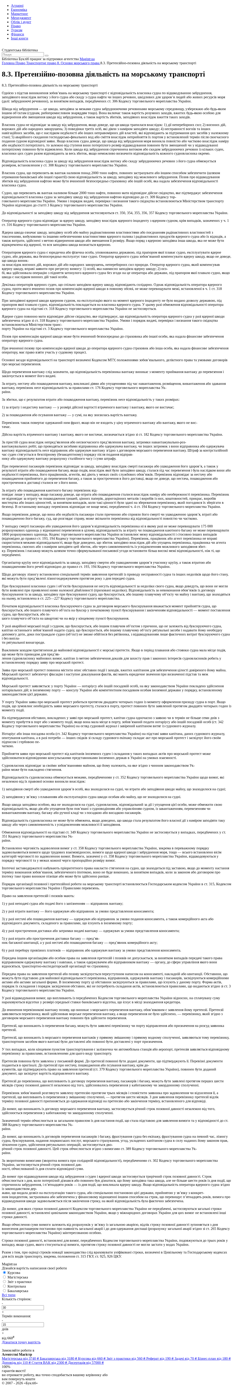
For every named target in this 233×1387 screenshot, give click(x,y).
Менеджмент (21, 18)
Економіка (19, 10)
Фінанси (17, 34)
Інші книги (19, 38)
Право (16, 26)
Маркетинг (19, 14)
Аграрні (17, 5)
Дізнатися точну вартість (21, 1342)
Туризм (16, 30)
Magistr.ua (87, 59)
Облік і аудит (21, 22)
